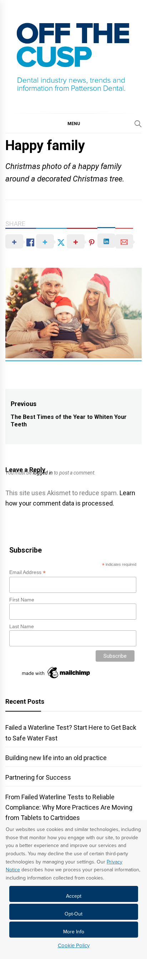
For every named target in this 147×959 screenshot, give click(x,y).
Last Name (21, 626)
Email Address (27, 572)
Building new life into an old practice (56, 757)
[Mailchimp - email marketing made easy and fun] (56, 678)
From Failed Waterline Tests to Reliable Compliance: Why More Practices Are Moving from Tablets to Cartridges (68, 807)
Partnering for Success (38, 777)
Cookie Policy (74, 945)
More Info (73, 932)
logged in (43, 473)
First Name (21, 599)
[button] (73, 123)
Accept (73, 896)
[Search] (138, 124)
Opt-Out (73, 914)
